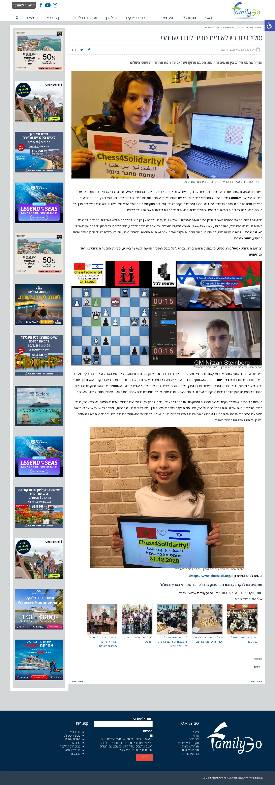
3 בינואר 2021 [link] (237, 49)
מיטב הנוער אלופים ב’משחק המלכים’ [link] (138, 639)
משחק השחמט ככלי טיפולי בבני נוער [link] (244, 639)
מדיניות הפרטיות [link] (128, 743)
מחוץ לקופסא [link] (72, 750)
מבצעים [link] (75, 754)
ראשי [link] (259, 27)
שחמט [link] (257, 667)
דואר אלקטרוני (143, 718)
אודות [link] (196, 735)
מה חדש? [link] (74, 732)
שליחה (144, 757)
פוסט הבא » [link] (77, 681)
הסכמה (148, 731)
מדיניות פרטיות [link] (190, 750)
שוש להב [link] (249, 49)
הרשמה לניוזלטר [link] (24, 5)
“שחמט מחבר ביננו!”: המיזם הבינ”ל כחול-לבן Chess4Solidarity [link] (103, 642)
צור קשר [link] (194, 739)
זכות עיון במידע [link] (190, 754)
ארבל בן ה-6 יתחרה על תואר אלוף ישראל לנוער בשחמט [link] (208, 639)
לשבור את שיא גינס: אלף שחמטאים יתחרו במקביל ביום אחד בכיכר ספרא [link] (172, 642)
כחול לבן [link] (249, 27)
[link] (270, 25)
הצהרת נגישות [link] (190, 746)
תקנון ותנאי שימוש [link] (188, 743)
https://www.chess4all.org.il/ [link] (211, 576)
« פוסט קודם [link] (256, 681)
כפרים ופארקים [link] (71, 739)
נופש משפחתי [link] (72, 735)
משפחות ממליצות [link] (70, 746)
